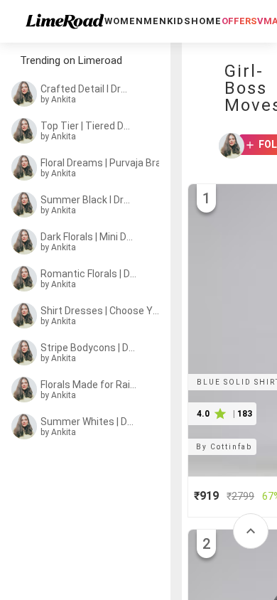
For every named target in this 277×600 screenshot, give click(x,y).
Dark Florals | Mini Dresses (87, 236)
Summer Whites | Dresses (88, 421)
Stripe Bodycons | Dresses (88, 347)
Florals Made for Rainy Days (90, 384)
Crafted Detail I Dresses (86, 89)
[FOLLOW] (245, 146)
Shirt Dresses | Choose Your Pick (99, 310)
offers (239, 21)
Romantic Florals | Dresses (89, 273)
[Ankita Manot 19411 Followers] (228, 146)
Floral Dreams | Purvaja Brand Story (104, 162)
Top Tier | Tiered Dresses (86, 126)
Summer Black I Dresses (86, 199)
